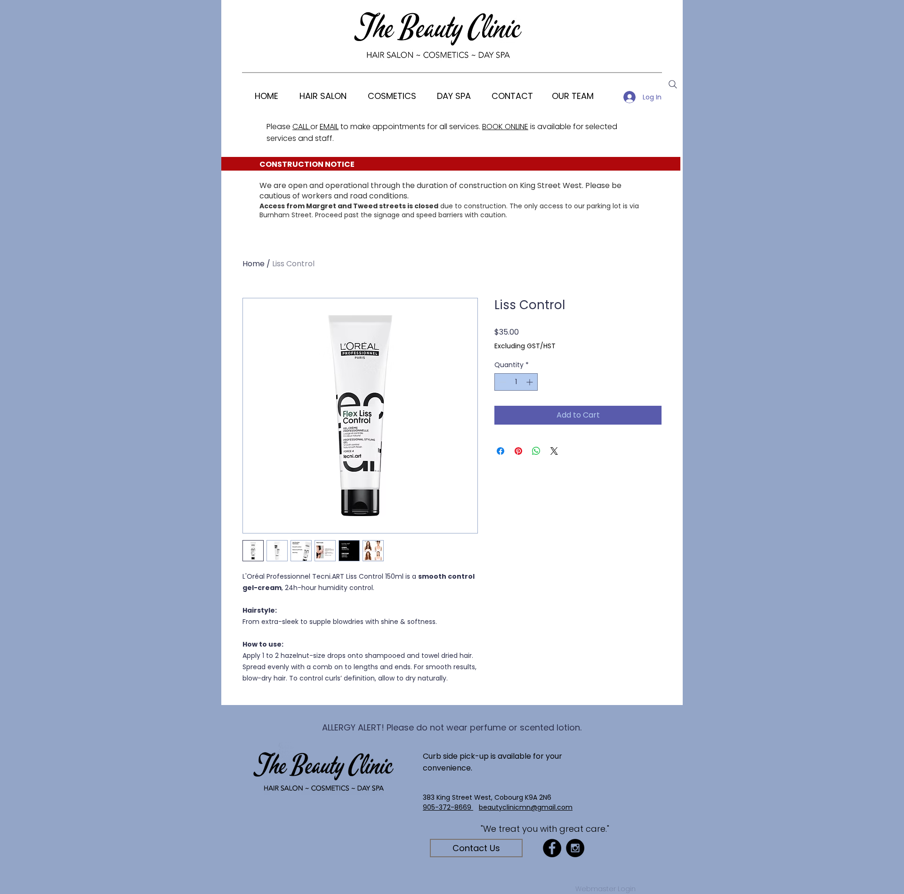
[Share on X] (554, 451)
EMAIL (329, 126)
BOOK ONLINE (505, 126)
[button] (392, 96)
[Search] (673, 84)
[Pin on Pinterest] (518, 451)
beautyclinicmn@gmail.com (526, 807)
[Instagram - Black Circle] (575, 848)
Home (253, 263)
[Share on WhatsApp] (536, 451)
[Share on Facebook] (500, 451)
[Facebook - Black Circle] (552, 848)
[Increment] (530, 382)
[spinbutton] (516, 382)
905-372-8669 (448, 807)
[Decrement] (502, 382)
